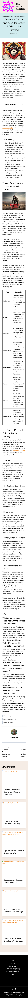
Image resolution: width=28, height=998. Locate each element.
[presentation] (14, 778)
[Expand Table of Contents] (23, 104)
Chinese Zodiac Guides (12, 971)
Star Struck (14, 737)
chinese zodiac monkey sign (9, 719)
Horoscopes (12, 966)
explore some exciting (19, 450)
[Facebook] (12, 988)
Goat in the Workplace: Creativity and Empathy (6, 751)
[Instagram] (15, 988)
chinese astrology (7, 716)
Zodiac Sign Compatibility (13, 969)
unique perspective (7, 128)
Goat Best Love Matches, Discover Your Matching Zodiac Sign (12, 792)
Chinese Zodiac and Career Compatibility (14, 16)
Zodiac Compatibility (8, 722)
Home (13, 963)
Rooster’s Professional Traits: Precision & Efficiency (21, 751)
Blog (13, 974)
